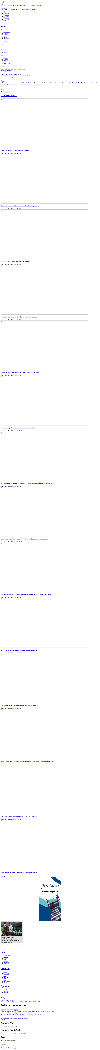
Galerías (6, 71)
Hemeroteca (14, 71)
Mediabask (10, 74)
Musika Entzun (16, 73)
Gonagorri (52, 82)
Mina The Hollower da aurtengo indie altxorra (15, 150)
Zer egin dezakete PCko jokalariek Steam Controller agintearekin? (21, 372)
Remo (5, 978)
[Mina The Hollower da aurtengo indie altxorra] (44, 147)
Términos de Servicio (45, 1011)
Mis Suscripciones (9, 1018)
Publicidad (28, 75)
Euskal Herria (7, 32)
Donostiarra (6, 38)
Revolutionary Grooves (32, 84)
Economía (6, 33)
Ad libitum (3, 82)
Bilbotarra (6, 37)
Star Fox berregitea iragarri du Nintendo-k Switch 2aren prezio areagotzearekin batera (27, 483)
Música (2, 69)
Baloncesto (6, 973)
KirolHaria (18, 9)
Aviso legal (14, 75)
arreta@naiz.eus (9, 1026)
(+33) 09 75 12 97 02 (24, 1034)
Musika (11, 73)
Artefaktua (3, 66)
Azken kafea (9, 82)
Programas (3, 81)
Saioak (34, 9)
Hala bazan (63, 82)
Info (1, 29)
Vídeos (2, 71)
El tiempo (3, 70)
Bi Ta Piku (27, 82)
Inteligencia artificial (4, 49)
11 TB (39, 5)
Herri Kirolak (7, 981)
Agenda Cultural (4, 52)
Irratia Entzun (6, 73)
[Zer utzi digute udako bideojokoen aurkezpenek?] (44, 258)
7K (20, 5)
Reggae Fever (23, 84)
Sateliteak (40, 84)
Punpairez (17, 84)
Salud (24, 69)
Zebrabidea (24, 9)
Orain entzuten (94, 82)
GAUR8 (23, 5)
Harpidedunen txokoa (23, 1018)
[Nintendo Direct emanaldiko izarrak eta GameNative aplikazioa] (44, 203)
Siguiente (3, 876)
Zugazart (6, 59)
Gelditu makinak (45, 82)
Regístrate (15, 1048)
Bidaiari (22, 73)
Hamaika (19, 74)
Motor (5, 980)
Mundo (5, 34)
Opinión (5, 986)
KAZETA (35, 5)
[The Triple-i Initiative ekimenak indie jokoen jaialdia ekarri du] (44, 702)
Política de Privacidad (32, 1011)
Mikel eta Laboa (87, 82)
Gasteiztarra (6, 40)
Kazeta (15, 74)
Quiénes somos (4, 75)
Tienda (10, 70)
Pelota (5, 976)
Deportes (2, 44)
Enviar (16, 1010)
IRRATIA (3, 5)
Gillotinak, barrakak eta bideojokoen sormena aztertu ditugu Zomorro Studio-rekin (26, 594)
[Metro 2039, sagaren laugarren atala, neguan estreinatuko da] (44, 647)
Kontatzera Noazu (70, 82)
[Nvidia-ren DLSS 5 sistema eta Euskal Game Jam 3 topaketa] (44, 813)
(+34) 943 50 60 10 (17, 1026)
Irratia (2, 73)
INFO (6, 8)
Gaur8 (6, 74)
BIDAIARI (13, 5)
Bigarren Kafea (7, 9)
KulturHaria (30, 9)
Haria (2, 9)
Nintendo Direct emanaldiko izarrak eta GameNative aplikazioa (20, 206)
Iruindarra (6, 41)
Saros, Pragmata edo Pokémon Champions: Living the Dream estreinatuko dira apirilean (27, 761)
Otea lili (13, 84)
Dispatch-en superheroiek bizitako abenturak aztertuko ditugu (19, 428)
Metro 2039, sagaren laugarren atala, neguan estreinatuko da (19, 650)
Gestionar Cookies (21, 75)
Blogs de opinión (7, 63)
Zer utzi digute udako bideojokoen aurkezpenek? (15, 261)
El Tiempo (10, 1000)
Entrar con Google (5, 1047)
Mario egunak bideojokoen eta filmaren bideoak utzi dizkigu (19, 872)
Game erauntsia (38, 82)
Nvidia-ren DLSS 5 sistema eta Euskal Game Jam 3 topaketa (19, 816)
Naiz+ (5, 36)
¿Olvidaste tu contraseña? (6, 1048)
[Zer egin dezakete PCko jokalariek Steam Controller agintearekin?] (44, 369)
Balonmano (6, 974)
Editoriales (6, 58)
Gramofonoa (58, 82)
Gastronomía (10, 69)
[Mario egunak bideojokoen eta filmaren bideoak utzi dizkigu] (44, 869)
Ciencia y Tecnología (18, 69)
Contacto (10, 75)
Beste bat (23, 82)
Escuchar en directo (5, 91)
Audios (9, 71)
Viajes (5, 69)
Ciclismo (6, 977)
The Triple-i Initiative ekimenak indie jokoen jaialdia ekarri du (19, 705)
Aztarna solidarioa (16, 82)
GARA (17, 5)
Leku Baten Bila (79, 82)
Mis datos (3, 1018)
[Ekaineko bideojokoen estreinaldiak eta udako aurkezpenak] (44, 314)
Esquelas (7, 70)
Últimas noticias (3, 26)
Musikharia (13, 9)
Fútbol (5, 972)
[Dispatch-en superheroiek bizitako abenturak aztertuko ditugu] (44, 425)
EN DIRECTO (7, 1001)
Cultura (2, 46)
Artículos (6, 60)
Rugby (5, 982)
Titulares (16, 1018)
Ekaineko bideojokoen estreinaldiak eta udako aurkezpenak (19, 317)
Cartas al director (7, 62)
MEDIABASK (29, 5)
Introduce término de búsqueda (8, 77)
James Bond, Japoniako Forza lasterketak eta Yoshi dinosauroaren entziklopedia (25, 539)
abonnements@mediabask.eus (12, 1034)
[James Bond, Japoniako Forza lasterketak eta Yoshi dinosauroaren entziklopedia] (44, 536)
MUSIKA (7, 5)
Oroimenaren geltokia (6, 84)
